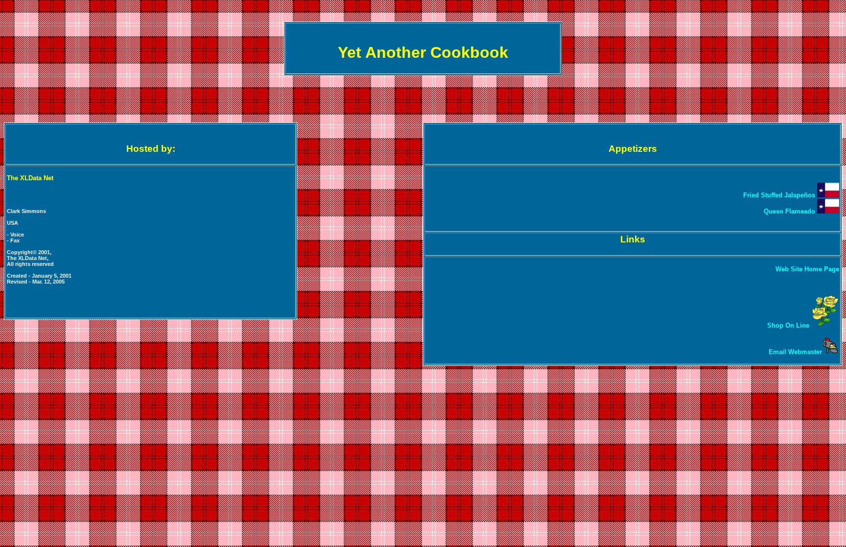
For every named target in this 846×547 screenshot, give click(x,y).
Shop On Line (789, 325)
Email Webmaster (795, 352)
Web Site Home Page (807, 269)
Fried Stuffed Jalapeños (780, 195)
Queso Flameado (790, 211)
